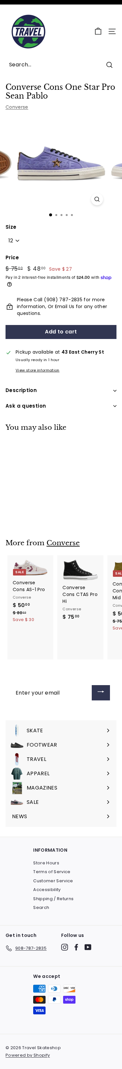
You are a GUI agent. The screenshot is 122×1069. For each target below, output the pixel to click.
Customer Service (53, 881)
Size (11, 226)
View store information (38, 370)
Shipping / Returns (53, 899)
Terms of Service (52, 872)
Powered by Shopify (28, 1055)
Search (41, 907)
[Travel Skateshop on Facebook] (76, 947)
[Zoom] (97, 199)
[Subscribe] (101, 692)
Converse (17, 107)
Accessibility (47, 889)
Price (12, 257)
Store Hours (46, 863)
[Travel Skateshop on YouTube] (88, 947)
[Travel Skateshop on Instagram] (64, 947)
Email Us (65, 306)
